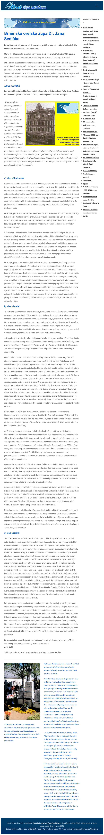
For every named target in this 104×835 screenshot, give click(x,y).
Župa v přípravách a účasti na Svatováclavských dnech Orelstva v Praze (91, 95)
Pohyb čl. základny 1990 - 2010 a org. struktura (90, 190)
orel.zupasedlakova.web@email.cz (84, 829)
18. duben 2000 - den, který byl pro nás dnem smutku (91, 138)
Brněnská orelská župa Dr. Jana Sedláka (90, 73)
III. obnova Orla (89, 122)
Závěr (85, 216)
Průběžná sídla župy (91, 158)
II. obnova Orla (89, 119)
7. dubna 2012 (74, 823)
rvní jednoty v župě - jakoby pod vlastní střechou (91, 83)
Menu (97, 5)
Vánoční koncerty (90, 171)
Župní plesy (87, 180)
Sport (85, 184)
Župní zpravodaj (89, 161)
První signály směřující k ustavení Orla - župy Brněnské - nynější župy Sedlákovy (91, 40)
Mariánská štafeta (90, 132)
